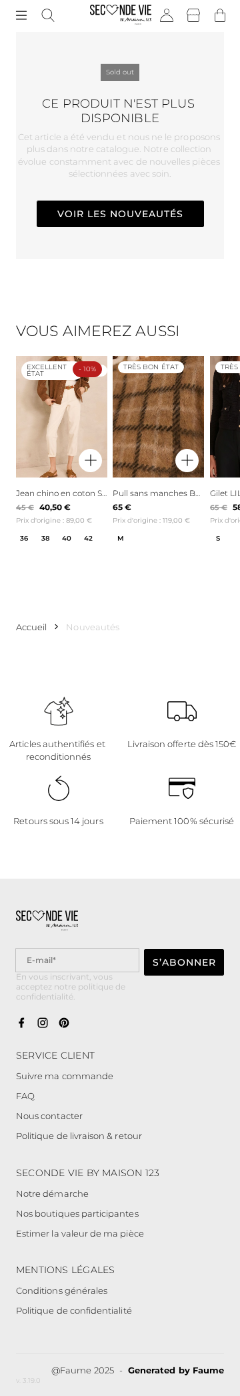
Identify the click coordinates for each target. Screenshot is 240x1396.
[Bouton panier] (220, 16)
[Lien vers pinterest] (64, 1023)
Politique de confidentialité (74, 1310)
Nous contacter (49, 1115)
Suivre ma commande (64, 1076)
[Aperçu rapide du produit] (90, 461)
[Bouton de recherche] (48, 16)
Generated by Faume (176, 1370)
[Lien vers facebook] (21, 1023)
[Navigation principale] (21, 16)
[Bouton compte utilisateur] (166, 16)
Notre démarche (52, 1193)
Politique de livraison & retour (79, 1135)
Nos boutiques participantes (77, 1213)
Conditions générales (61, 1290)
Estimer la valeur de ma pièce (80, 1233)
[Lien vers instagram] (42, 1023)
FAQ (25, 1096)
